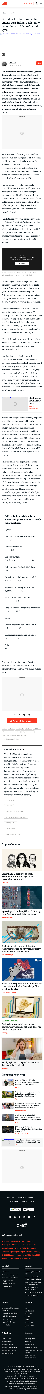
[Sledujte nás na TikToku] (33, 1217)
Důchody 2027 (29, 1345)
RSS (23, 1201)
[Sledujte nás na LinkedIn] (10, 1217)
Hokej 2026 (28, 1314)
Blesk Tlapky (21, 1241)
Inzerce (30, 1197)
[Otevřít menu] (41, 3)
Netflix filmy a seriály (8, 1353)
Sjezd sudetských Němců (10, 1313)
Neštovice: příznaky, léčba (10, 1275)
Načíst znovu (22, 263)
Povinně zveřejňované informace (26, 1389)
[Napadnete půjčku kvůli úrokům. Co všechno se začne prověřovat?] (8, 1142)
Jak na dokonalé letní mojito (33, 1292)
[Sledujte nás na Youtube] (29, 1217)
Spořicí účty (28, 1342)
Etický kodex (11, 1389)
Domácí (11, 13)
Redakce (21, 1197)
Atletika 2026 (29, 1323)
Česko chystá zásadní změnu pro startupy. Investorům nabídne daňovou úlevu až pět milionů (21, 1027)
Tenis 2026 (28, 1317)
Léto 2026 (28, 1266)
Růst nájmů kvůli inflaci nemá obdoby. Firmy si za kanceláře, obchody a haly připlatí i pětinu (35, 401)
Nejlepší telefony (7, 1342)
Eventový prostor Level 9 (18, 1255)
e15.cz (4, 13)
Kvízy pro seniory (7, 1281)
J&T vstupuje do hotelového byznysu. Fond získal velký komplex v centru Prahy (28, 1129)
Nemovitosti (13, 1248)
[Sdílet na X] (19, 715)
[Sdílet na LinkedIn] (29, 715)
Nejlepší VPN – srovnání (9, 1350)
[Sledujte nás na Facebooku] (19, 1217)
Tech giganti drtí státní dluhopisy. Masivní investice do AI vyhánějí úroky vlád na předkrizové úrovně (21, 949)
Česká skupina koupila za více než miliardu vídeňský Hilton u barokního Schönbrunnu (27, 1094)
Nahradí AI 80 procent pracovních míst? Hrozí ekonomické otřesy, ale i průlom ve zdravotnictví (22, 986)
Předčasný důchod (30, 1339)
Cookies (34, 1381)
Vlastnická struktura (28, 1384)
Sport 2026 (29, 1302)
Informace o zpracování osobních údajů (18, 1381)
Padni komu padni (7, 1319)
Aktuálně (5, 1266)
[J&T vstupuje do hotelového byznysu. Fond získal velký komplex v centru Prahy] (8, 1130)
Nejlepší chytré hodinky (9, 1347)
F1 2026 (27, 1320)
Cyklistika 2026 (29, 1326)
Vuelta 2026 (26, 1258)
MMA (26, 1308)
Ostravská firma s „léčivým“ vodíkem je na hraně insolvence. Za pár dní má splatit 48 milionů (28, 1082)
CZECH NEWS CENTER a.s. (30, 1367)
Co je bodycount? (7, 1287)
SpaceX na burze (7, 1339)
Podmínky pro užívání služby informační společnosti (21, 1378)
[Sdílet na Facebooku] (15, 715)
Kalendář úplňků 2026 (8, 1284)
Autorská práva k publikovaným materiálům (21, 1376)
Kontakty (10, 1197)
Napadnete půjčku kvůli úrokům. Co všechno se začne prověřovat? (28, 1141)
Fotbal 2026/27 (29, 1311)
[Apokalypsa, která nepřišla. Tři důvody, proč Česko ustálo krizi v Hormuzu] (22, 897)
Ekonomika (29, 1333)
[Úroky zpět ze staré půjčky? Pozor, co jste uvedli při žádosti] (22, 1049)
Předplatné (14, 1201)
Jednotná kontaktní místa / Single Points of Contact (21, 1386)
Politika (5, 1302)
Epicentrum (5, 1272)
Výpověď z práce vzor (8, 1322)
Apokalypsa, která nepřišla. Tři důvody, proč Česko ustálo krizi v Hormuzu (21, 912)
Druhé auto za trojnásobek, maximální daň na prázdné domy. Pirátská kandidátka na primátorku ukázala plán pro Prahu (28, 1117)
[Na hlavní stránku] (4, 3)
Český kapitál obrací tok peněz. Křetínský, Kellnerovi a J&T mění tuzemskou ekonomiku (18, 877)
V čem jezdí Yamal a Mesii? (10, 1278)
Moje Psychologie (8, 1241)
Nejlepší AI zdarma (7, 1345)
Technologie (6, 1333)
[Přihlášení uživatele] (37, 3)
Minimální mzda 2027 (31, 1347)
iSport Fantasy (13, 1245)
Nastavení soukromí (14, 1384)
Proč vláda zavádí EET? (9, 1316)
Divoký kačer (6, 1325)
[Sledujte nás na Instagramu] (24, 1217)
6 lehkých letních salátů (32, 1295)
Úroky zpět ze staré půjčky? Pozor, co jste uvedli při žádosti (20, 1063)
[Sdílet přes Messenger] (24, 715)
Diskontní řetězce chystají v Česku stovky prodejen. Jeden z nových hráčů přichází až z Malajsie (28, 1106)
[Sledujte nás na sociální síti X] (15, 1217)
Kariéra (31, 1201)
